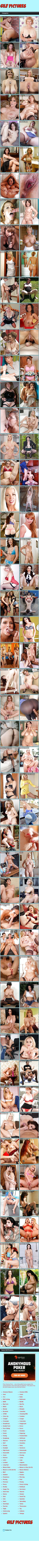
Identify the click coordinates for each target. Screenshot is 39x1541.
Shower (22, 1494)
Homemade (23, 1450)
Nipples (22, 1472)
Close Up (5, 1416)
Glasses (5, 1440)
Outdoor (5, 1474)
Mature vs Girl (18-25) (9, 1470)
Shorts (5, 1494)
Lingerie (22, 1462)
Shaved (22, 1491)
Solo (4, 1499)
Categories (5, 13)
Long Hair (6, 1465)
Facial (4, 1431)
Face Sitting (6, 1428)
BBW (4, 1401)
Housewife (6, 1453)
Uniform (22, 1511)
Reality (5, 1487)
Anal (4, 1394)
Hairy (21, 1445)
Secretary (22, 1489)
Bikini (4, 1406)
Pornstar (5, 1482)
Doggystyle (23, 1423)
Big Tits (22, 1404)
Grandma (22, 1443)
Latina (21, 1457)
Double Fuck (6, 1426)
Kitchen (5, 1457)
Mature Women (24, 1470)
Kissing (22, 1455)
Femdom (22, 1431)
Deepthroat (6, 1423)
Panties (22, 1474)
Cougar (22, 1418)
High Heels (6, 1450)
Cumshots (23, 1421)
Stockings (6, 1504)
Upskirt (5, 1513)
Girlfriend (22, 1438)
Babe (21, 1397)
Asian (21, 1394)
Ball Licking (6, 1399)
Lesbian (5, 1462)
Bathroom (22, 1399)
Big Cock (5, 1404)
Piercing (22, 1477)
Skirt (4, 1496)
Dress (21, 1426)
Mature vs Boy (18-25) (26, 1467)
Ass (4, 1397)
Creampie (6, 1421)
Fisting (5, 1435)
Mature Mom (6, 1467)
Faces (21, 1428)
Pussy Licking (24, 1484)
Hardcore (22, 1448)
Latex (4, 1460)
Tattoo (21, 1504)
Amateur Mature (8, 1392)
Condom (22, 1416)
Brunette (5, 1411)
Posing (22, 1482)
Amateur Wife (24, 1392)
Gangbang (6, 1438)
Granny (5, 1445)
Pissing (5, 1479)
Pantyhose (6, 1477)
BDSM (21, 1401)
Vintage (22, 1513)
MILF (4, 1472)
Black (21, 1406)
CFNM (5, 1414)
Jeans (5, 1455)
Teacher (5, 1506)
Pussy (5, 1484)
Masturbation (23, 1465)
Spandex (22, 1499)
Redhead (22, 1487)
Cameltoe (22, 1411)
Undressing (6, 1511)
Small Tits (22, 1496)
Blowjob (22, 1409)
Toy (21, 1508)
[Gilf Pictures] (13, 11)
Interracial (23, 1453)
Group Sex (23, 1440)
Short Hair (6, 1491)
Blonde (5, 1409)
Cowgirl (5, 1418)
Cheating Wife (24, 1414)
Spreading (23, 1501)
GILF (4, 1443)
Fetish (5, 1433)
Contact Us (8, 1530)
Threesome (23, 1506)
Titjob (4, 1508)
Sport (4, 1501)
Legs (21, 1460)
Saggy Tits (6, 1489)
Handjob (5, 1448)
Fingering (22, 1433)
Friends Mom (23, 1435)
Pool (21, 1479)
